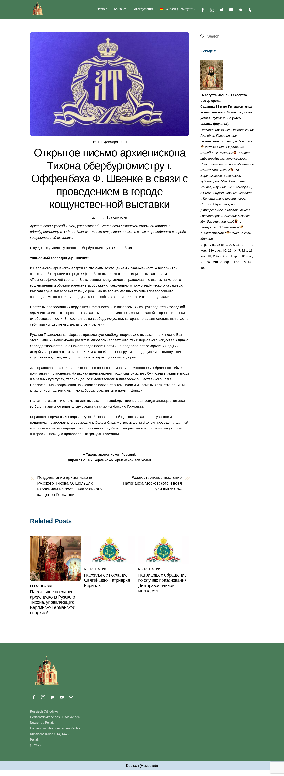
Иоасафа (245, 193)
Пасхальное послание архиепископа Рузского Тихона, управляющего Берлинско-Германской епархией (52, 602)
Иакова (245, 210)
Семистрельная (214, 233)
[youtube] (231, 9)
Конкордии (243, 187)
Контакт (120, 9)
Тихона (225, 170)
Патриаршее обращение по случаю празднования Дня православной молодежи (162, 583)
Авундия (219, 187)
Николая (231, 210)
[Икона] (211, 89)
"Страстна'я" (229, 227)
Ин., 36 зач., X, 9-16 (225, 245)
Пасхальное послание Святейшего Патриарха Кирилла (107, 580)
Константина (213, 198)
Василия (213, 221)
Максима (245, 141)
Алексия (230, 216)
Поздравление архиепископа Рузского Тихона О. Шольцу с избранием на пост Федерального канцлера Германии (69, 486)
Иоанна (231, 193)
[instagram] (212, 9)
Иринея (205, 187)
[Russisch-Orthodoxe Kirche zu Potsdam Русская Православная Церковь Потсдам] (37, 14)
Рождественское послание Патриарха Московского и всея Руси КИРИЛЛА (152, 483)
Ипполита (237, 181)
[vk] (240, 9)
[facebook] (203, 9)
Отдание (207, 130)
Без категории (117, 217)
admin (96, 217)
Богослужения (142, 9)
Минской (227, 221)
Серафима (221, 204)
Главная (101, 9)
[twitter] (221, 9)
